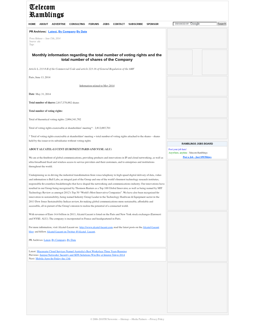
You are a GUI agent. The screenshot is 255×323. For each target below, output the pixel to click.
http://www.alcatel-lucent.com (96, 227)
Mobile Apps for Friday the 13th (53, 258)
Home (32, 24)
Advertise (59, 24)
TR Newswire (46, 11)
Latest (52, 31)
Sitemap (125, 319)
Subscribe (135, 24)
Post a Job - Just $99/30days (197, 157)
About (43, 24)
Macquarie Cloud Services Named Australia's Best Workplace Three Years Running (82, 251)
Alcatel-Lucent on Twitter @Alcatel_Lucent (71, 231)
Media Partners (139, 319)
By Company (67, 31)
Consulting (77, 24)
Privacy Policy (157, 319)
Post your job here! (178, 149)
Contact (119, 24)
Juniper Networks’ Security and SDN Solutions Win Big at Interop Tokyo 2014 (82, 255)
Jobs (106, 24)
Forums (94, 24)
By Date (81, 31)
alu (38, 41)
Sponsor (153, 24)
